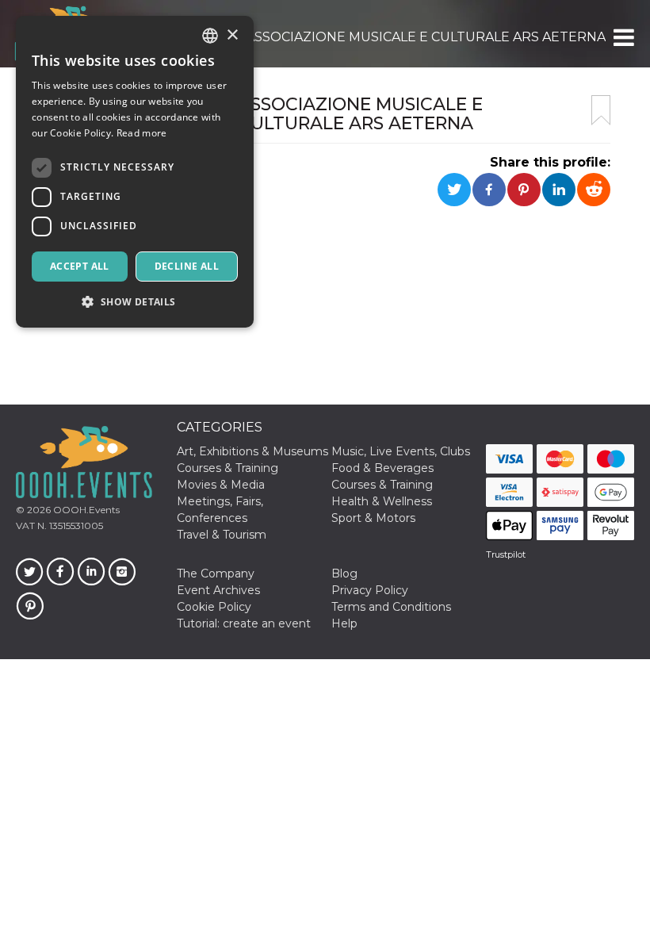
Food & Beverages (382, 468)
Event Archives (218, 590)
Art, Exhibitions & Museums (252, 451)
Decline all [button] (187, 266)
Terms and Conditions (391, 607)
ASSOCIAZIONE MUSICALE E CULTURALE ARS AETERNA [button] (426, 36)
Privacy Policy (369, 590)
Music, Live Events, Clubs (400, 451)
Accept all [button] (79, 266)
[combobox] (210, 36)
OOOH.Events (85, 510)
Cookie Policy (214, 607)
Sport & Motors (373, 518)
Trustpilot (506, 554)
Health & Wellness (381, 501)
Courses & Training (227, 468)
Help (344, 623)
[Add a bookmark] (600, 110)
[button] (623, 37)
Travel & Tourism (221, 534)
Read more (142, 133)
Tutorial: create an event (244, 623)
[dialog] (135, 172)
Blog (344, 573)
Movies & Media (221, 485)
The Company (215, 573)
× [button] (232, 35)
